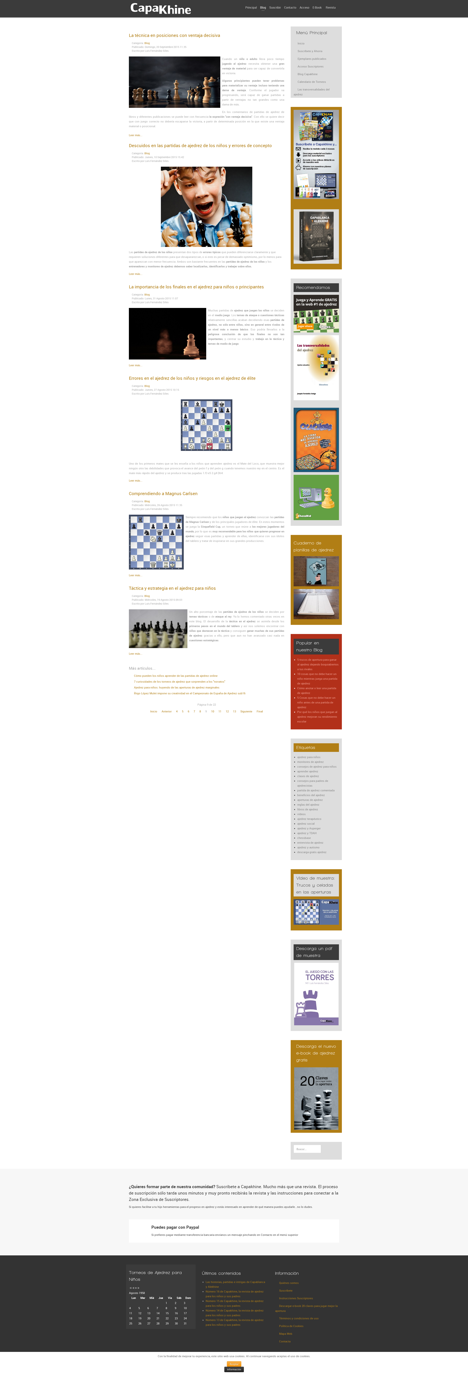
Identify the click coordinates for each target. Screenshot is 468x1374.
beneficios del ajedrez (311, 795)
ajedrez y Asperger (309, 828)
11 (219, 711)
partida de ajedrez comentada (316, 790)
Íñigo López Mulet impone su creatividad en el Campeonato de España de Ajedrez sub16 (189, 693)
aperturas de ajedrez (310, 800)
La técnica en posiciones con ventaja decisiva (174, 35)
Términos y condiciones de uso (299, 1318)
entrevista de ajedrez (310, 842)
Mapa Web (285, 1333)
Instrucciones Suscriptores (296, 1298)
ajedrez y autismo (308, 847)
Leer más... (135, 135)
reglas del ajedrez (308, 804)
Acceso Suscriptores (311, 66)
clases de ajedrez (308, 776)
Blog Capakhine (308, 74)
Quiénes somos (289, 1283)
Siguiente (246, 711)
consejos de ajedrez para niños (317, 766)
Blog (147, 43)
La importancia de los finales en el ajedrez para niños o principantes (196, 287)
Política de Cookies (291, 1326)
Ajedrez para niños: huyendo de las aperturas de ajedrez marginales (176, 687)
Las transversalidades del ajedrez (312, 92)
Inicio (153, 711)
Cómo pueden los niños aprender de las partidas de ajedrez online (175, 675)
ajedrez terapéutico (309, 819)
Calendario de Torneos (312, 82)
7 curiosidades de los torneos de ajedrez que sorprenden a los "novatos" (179, 681)
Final (260, 711)
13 (234, 711)
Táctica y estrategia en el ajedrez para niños (172, 588)
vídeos (301, 814)
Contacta (284, 1341)
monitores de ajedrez (310, 762)
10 (212, 711)
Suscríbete (285, 1290)
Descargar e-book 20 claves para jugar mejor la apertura (306, 1308)
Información (234, 1369)
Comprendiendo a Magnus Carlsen (163, 493)
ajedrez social (306, 823)
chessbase (304, 838)
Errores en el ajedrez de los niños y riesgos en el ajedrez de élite (192, 378)
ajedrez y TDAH (307, 833)
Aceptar (234, 1364)
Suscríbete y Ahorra (310, 51)
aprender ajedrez (307, 771)
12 (227, 711)
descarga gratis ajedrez (312, 852)
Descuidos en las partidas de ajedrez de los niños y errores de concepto (200, 145)
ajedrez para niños (308, 757)
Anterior (167, 711)
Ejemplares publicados (312, 58)
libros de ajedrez (307, 809)
